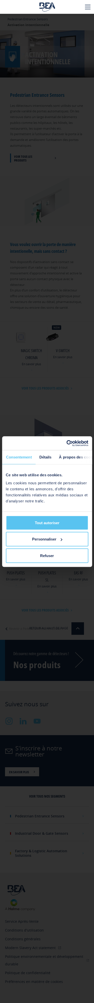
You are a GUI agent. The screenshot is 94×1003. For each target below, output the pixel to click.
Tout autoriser (47, 522)
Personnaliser (44, 539)
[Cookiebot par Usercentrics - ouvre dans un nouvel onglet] (67, 443)
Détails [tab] (45, 457)
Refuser (47, 555)
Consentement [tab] (19, 457)
